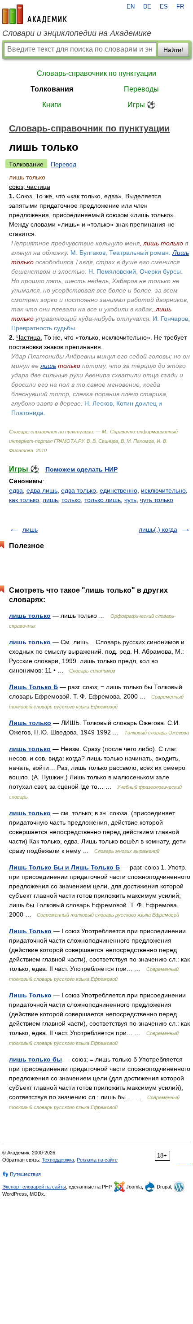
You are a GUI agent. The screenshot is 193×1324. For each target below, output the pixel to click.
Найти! (173, 49)
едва (16, 490)
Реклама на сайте (97, 1159)
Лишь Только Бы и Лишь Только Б (64, 867)
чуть (130, 499)
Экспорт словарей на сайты (34, 1186)
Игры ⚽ (141, 105)
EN (131, 7)
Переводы (141, 89)
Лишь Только (30, 931)
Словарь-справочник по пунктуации (96, 73)
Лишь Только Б (33, 686)
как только (24, 499)
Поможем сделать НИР (81, 469)
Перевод (63, 164)
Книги (51, 105)
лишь (48, 365)
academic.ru (34, 14)
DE (147, 7)
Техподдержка (58, 1159)
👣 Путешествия (21, 1174)
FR (180, 7)
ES (164, 7)
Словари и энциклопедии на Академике (76, 33)
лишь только (30, 615)
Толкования (52, 89)
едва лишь (41, 490)
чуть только (156, 499)
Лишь (180, 252)
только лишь (102, 499)
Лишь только (30, 722)
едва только (78, 490)
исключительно (163, 490)
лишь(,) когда (158, 529)
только (71, 499)
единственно (118, 490)
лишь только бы (35, 1059)
